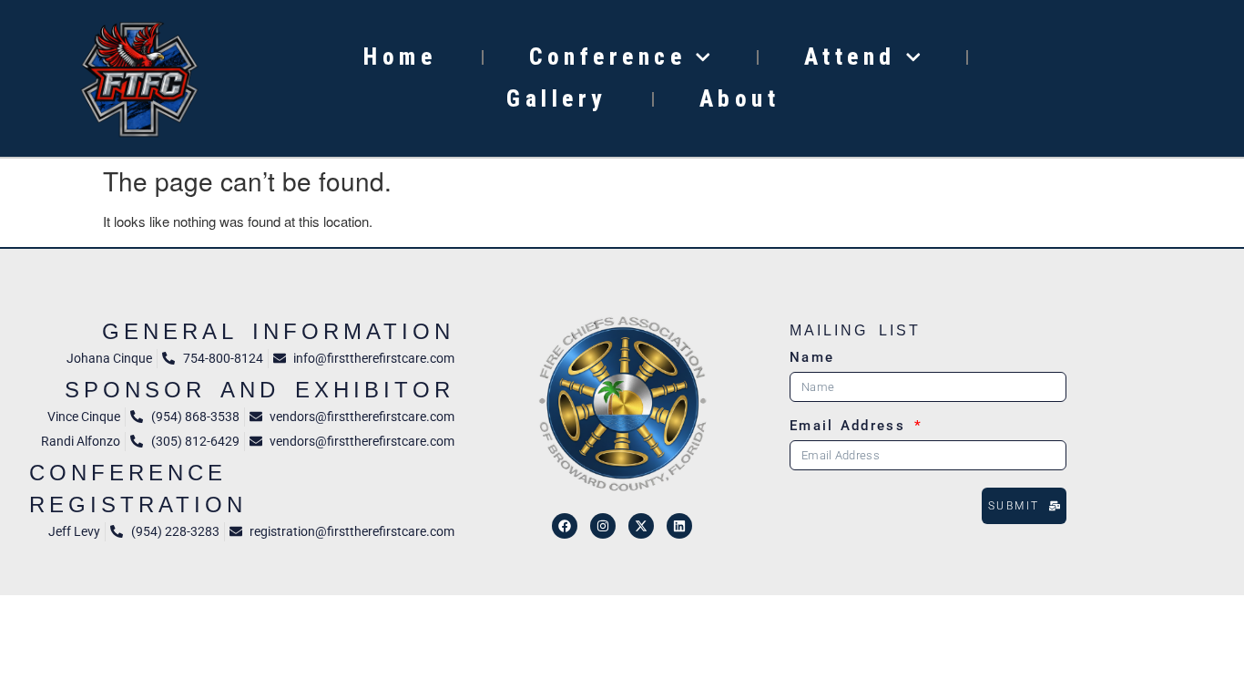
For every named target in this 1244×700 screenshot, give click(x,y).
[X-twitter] (641, 526)
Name (812, 358)
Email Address (851, 426)
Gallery (556, 99)
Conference (607, 57)
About (739, 99)
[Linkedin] (679, 526)
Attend (850, 57)
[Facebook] (564, 526)
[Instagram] (603, 526)
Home (399, 57)
